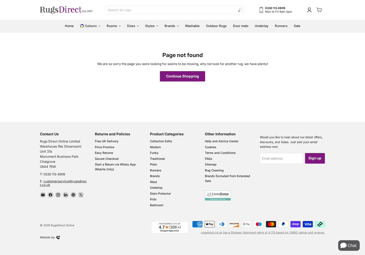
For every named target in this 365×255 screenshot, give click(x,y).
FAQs (208, 158)
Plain (153, 164)
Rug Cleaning (214, 170)
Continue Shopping (182, 76)
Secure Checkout (107, 158)
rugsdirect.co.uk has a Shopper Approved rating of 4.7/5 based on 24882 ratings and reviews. (263, 232)
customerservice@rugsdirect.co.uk (63, 183)
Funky (154, 153)
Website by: (47, 238)
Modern (155, 147)
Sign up (314, 158)
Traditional (157, 158)
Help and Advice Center (221, 141)
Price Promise (104, 147)
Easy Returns (104, 153)
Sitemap (211, 164)
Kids (153, 199)
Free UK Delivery (106, 141)
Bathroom (156, 205)
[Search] (240, 10)
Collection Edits (161, 141)
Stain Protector (160, 193)
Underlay (156, 187)
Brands (155, 176)
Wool (153, 182)
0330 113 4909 (54, 174)
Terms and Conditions (220, 153)
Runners (155, 170)
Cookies (210, 147)
